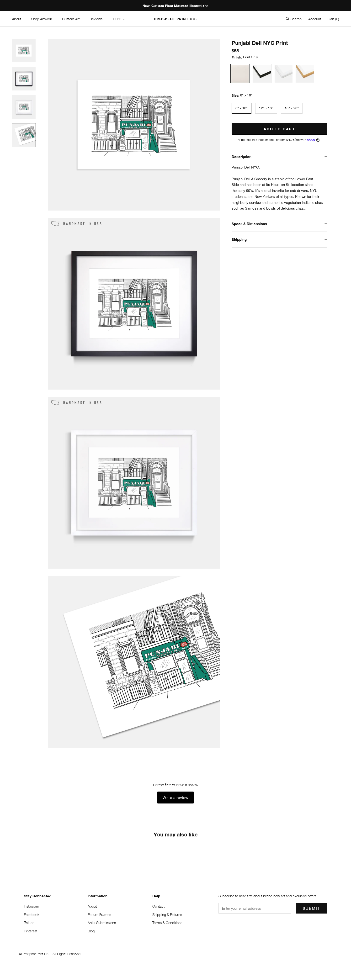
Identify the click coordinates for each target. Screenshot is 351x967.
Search (296, 19)
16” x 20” (292, 108)
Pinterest (30, 931)
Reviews (96, 19)
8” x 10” (241, 108)
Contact (158, 906)
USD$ (117, 19)
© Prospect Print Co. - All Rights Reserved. (50, 954)
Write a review (175, 797)
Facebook (31, 914)
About (16, 19)
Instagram (31, 906)
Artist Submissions (102, 922)
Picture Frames (99, 914)
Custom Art (71, 19)
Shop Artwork (41, 19)
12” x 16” (266, 108)
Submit (311, 908)
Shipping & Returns (167, 914)
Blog (91, 931)
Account (314, 19)
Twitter (29, 922)
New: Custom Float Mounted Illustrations (175, 6)
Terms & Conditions (167, 922)
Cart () (333, 19)
